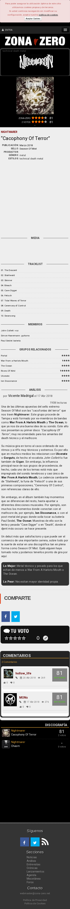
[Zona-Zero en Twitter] (35, 841)
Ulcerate (5, 376)
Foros (30, 882)
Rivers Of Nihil (8, 371)
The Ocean (6, 365)
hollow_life (23, 673)
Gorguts (9, 457)
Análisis (31, 860)
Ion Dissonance (9, 381)
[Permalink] (16, 677)
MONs (23, 697)
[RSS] (44, 841)
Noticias (32, 857)
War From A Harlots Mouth (28, 422)
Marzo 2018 (26, 145)
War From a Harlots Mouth (14, 360)
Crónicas (32, 867)
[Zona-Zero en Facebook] (24, 841)
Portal (4, 355)
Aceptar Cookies (33, 18)
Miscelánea (34, 878)
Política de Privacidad (35, 900)
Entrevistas (33, 864)
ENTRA (8, 29)
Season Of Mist (28, 148)
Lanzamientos (35, 871)
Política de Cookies (35, 903)
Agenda (31, 875)
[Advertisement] (35, 197)
